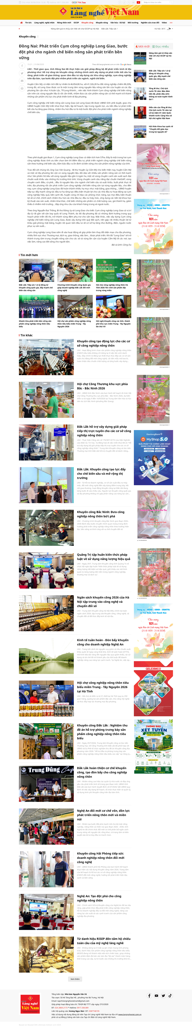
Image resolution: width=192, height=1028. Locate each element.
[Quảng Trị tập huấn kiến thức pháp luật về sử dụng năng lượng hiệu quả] (46, 570)
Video (164, 22)
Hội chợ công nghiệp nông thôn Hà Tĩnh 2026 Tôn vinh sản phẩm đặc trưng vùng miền (112, 288)
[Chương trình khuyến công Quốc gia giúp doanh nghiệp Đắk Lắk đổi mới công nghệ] (75, 270)
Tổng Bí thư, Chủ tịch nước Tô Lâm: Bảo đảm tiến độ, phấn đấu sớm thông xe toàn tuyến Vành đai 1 (161, 94)
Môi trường (133, 22)
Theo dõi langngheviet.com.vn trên (106, 64)
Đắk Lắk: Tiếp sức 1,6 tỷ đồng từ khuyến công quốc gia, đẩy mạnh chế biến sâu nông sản (36, 288)
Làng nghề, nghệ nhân (44, 22)
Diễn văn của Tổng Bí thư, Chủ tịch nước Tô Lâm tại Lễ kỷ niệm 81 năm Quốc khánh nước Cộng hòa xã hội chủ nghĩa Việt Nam (160, 113)
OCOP (76, 22)
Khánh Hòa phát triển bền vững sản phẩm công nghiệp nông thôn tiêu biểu (35, 324)
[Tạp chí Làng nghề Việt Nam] (30, 1003)
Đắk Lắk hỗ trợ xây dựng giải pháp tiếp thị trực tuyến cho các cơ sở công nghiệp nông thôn (104, 431)
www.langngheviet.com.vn (129, 1014)
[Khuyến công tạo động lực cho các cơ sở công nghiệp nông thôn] (46, 357)
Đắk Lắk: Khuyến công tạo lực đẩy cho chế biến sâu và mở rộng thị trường (101, 473)
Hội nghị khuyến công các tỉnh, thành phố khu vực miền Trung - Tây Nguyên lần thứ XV (113, 324)
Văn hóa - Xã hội (117, 22)
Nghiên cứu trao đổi (150, 22)
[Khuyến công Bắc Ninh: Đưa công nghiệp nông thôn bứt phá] (46, 528)
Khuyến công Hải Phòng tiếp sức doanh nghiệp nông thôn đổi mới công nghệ (100, 857)
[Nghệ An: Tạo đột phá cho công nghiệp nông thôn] (46, 912)
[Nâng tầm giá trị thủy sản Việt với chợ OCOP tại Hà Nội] (140, 58)
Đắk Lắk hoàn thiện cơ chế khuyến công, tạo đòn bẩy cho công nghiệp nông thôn (102, 772)
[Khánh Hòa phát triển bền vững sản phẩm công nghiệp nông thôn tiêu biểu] (36, 306)
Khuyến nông (102, 22)
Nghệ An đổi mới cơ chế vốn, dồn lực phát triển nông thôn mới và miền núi (103, 815)
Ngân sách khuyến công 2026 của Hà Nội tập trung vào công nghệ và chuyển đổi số (103, 601)
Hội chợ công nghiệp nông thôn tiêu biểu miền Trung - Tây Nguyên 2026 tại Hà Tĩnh (103, 687)
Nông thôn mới (64, 22)
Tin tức (28, 22)
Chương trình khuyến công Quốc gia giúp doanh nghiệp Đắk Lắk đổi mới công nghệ (74, 288)
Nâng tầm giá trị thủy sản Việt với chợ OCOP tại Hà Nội (61, 28)
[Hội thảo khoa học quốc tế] (140, 131)
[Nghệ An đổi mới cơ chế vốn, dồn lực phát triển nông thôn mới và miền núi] (46, 826)
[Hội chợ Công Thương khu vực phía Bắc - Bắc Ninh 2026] (46, 400)
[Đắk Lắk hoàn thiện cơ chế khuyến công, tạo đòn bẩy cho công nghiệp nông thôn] (46, 784)
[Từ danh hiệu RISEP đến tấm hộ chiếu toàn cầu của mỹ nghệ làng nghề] (46, 955)
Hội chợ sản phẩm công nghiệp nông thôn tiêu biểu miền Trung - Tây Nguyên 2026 (74, 324)
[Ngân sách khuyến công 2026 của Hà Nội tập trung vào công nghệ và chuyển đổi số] (46, 613)
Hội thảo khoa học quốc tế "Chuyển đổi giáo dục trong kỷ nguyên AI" (161, 129)
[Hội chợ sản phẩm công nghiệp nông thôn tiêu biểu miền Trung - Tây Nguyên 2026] (75, 306)
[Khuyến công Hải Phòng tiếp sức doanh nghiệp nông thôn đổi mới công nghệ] (46, 869)
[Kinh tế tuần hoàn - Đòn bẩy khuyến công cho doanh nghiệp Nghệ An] (46, 656)
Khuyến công (87, 22)
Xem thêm (75, 979)
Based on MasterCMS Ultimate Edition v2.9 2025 (40, 1025)
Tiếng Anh (138, 2)
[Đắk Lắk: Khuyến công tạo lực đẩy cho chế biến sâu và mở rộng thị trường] (46, 485)
